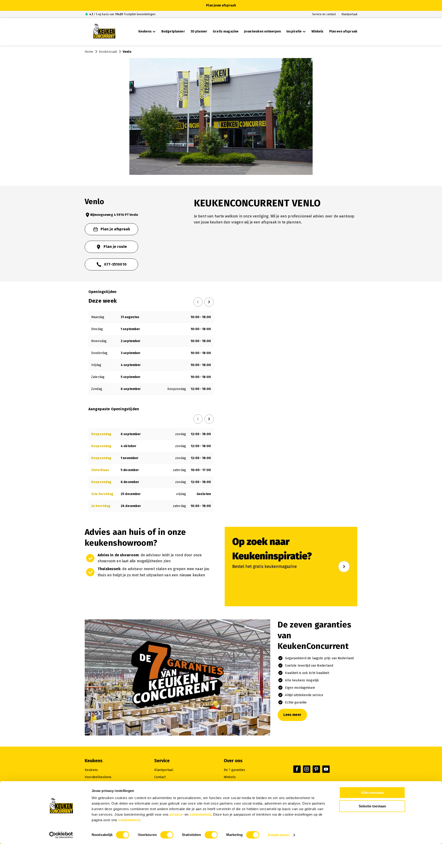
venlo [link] (127, 52)
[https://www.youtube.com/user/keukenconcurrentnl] (326, 769)
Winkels (230, 777)
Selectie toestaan (372, 806)
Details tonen (278, 835)
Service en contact (324, 14)
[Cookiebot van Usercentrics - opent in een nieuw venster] (61, 835)
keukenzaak (108, 52)
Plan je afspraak (115, 229)
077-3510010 (115, 264)
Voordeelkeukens (98, 777)
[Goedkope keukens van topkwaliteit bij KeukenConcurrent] (104, 32)
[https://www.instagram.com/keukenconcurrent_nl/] (306, 769)
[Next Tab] (209, 302)
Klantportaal (349, 14)
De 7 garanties (234, 770)
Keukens (91, 770)
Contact (160, 777)
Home (89, 52)
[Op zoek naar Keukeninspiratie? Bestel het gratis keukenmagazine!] (291, 605)
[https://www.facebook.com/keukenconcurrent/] (297, 769)
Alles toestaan (372, 792)
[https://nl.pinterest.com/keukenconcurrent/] (316, 769)
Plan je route (115, 246)
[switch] (166, 834)
